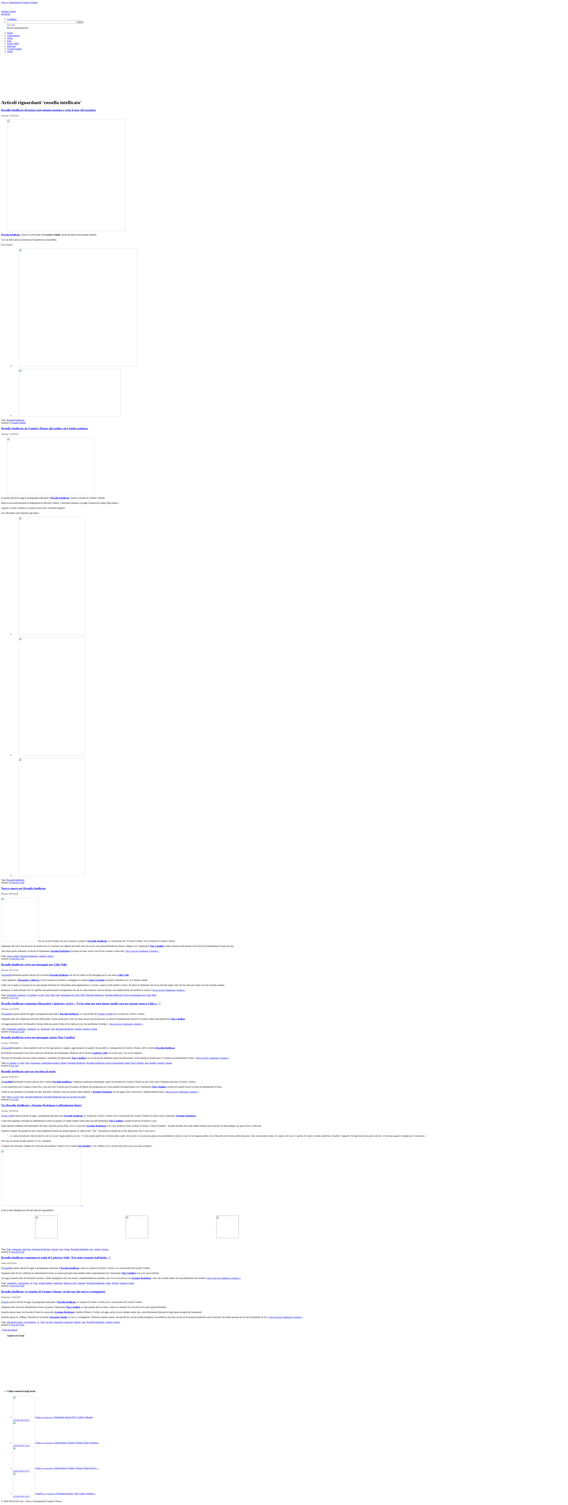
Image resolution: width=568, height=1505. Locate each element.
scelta (108, 1283)
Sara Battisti (84, 1146)
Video (10, 38)
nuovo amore (13, 956)
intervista (26, 1249)
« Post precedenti (9, 1330)
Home (10, 33)
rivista (67, 1249)
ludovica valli (70, 1283)
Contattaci (12, 19)
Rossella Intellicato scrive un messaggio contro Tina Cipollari (38, 1037)
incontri (49, 1322)
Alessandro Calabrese (28, 980)
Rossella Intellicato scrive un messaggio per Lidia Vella (34, 964)
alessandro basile (14, 1322)
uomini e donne (46, 956)
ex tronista (32, 995)
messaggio (35, 1063)
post (53, 1029)
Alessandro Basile (58, 1317)
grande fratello (45, 1283)
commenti (31, 1029)
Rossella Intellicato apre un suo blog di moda (28, 1071)
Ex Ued (14, 998)
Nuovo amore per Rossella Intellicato (23, 888)
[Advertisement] (90, 76)
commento (12, 1283)
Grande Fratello (14, 49)
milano (77, 1322)
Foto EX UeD (17, 882)
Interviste (11, 46)
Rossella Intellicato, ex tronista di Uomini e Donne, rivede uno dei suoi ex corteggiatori (53, 1291)
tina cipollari (150, 1063)
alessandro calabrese (16, 995)
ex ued (41, 995)
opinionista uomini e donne (54, 1063)
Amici (10, 51)
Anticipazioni (13, 35)
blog (9, 1097)
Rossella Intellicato (10, 234)
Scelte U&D (13, 43)
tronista (78, 1029)
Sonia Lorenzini (96, 980)
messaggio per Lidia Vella (73, 995)
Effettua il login (8, 11)
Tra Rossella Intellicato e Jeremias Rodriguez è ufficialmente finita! (41, 1105)
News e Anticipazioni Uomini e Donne (19, 2)
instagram (45, 1029)
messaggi (68, 1322)
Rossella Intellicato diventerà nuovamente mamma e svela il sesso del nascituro (48, 110)
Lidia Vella (123, 975)
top (91, 1249)
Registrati (5, 14)
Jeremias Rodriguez (60, 951)
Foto (9, 41)
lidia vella (55, 995)
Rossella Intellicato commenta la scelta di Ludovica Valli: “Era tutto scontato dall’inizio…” (56, 1257)
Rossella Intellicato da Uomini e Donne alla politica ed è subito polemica (44, 428)
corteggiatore (30, 1322)
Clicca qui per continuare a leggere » (142, 951)
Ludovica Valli (99, 1053)
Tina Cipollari (157, 946)
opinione (81, 1283)
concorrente (23, 1283)
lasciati (55, 1249)
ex (38, 1029)
